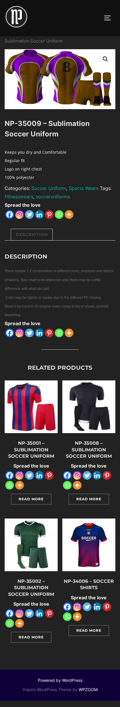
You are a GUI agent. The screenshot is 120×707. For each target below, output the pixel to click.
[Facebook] (9, 214)
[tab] (32, 235)
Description (32, 234)
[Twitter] (29, 214)
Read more (31, 499)
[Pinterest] (49, 214)
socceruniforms (53, 196)
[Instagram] (19, 214)
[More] (69, 214)
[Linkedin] (39, 214)
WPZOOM (88, 689)
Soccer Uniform (48, 188)
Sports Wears (83, 188)
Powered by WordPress (60, 680)
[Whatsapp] (59, 214)
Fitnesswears (19, 196)
